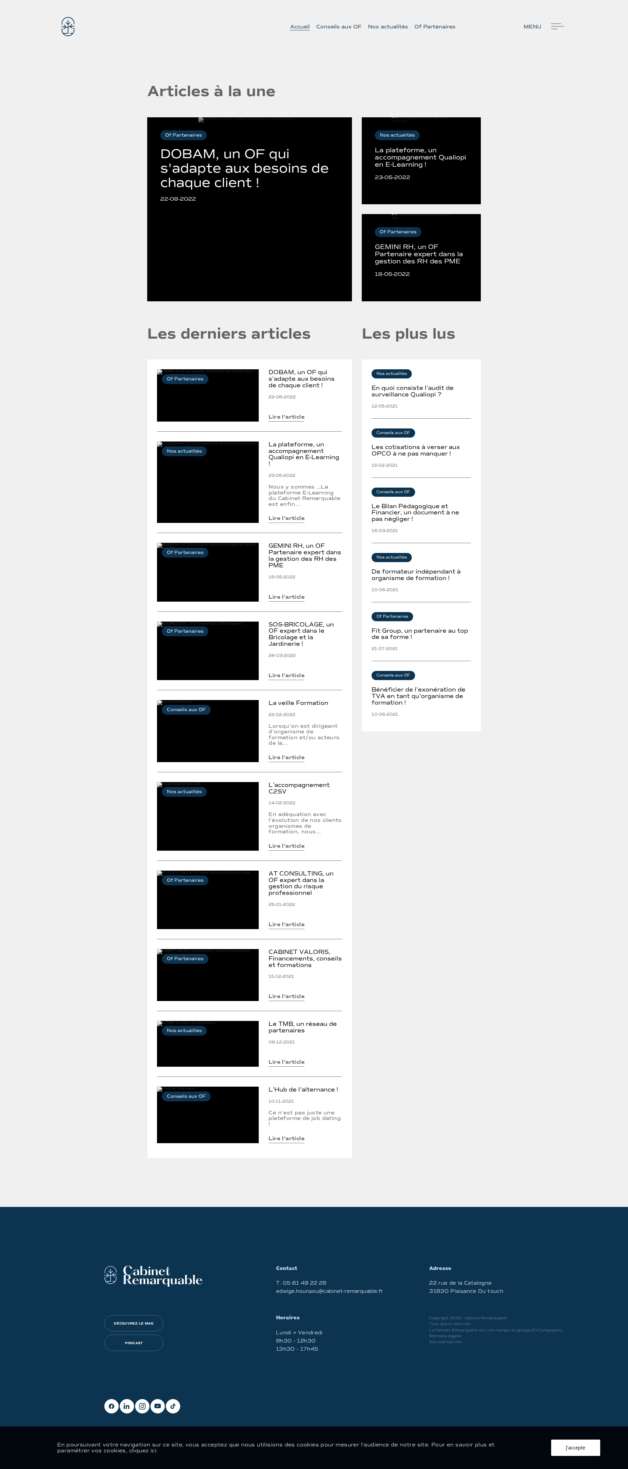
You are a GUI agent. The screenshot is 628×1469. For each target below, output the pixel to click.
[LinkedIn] (127, 1406)
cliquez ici (142, 1450)
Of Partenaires (435, 26)
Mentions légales (445, 1336)
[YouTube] (157, 1406)
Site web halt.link (445, 1342)
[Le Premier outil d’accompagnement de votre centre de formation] (68, 26)
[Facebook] (111, 1406)
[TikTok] (173, 1406)
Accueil (300, 26)
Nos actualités (388, 26)
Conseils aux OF (339, 26)
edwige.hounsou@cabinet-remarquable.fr (329, 1291)
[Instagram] (142, 1406)
